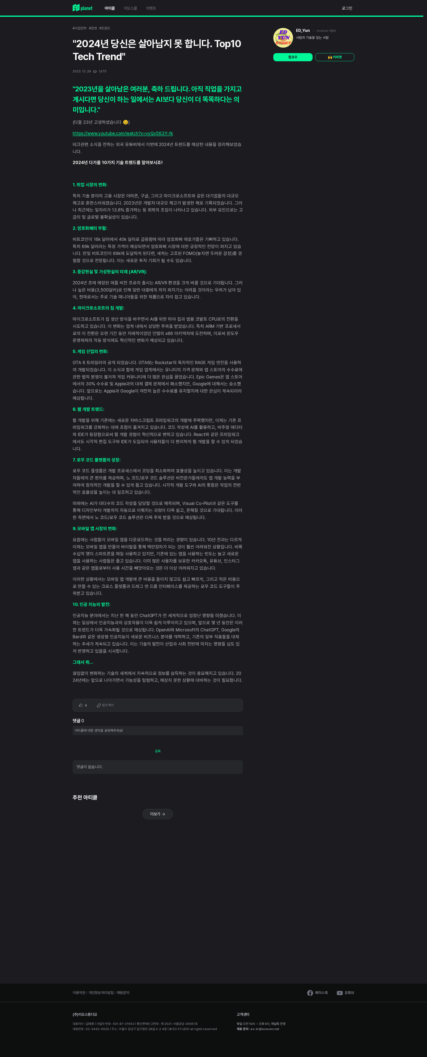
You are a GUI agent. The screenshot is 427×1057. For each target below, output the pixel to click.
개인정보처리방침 (101, 993)
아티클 (110, 8)
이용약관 (79, 993)
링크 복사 (107, 705)
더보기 (156, 814)
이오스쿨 (130, 8)
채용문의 (123, 993)
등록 (158, 751)
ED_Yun (303, 30)
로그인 (347, 8)
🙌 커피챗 (335, 57)
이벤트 (151, 8)
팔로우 (292, 57)
